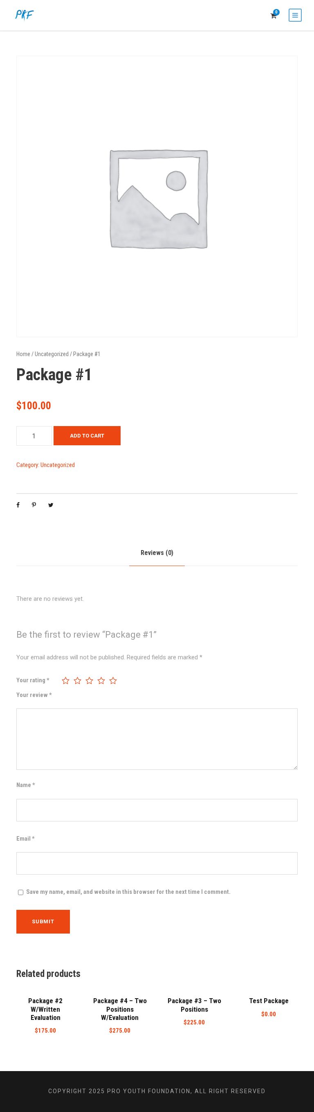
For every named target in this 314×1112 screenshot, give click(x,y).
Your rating (32, 680)
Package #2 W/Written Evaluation (45, 1009)
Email (25, 838)
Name (25, 785)
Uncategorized (52, 354)
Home (23, 354)
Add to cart (87, 436)
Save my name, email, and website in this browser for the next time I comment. (128, 891)
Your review (34, 695)
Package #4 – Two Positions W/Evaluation (120, 1009)
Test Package (269, 1001)
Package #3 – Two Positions (194, 1005)
